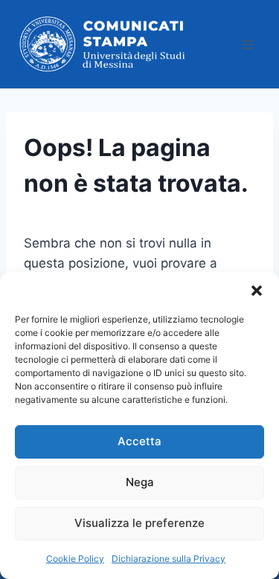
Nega (140, 482)
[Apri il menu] (247, 44)
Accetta (139, 441)
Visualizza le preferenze (139, 523)
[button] (256, 290)
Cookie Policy (75, 558)
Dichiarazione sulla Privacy (168, 558)
